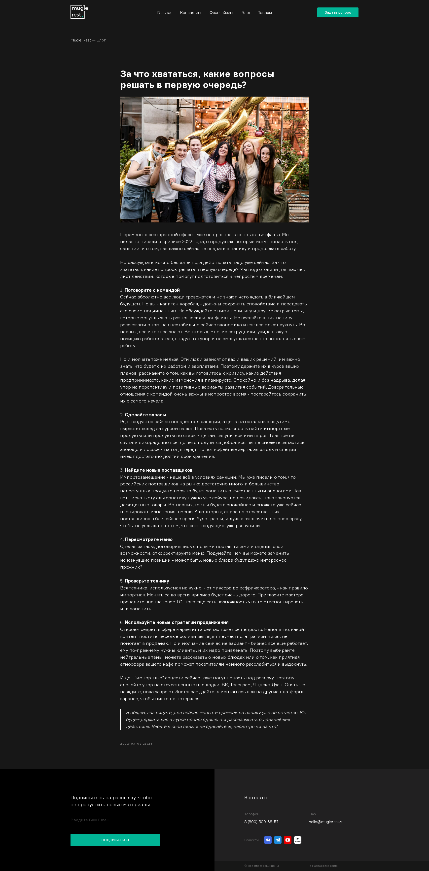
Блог (246, 12)
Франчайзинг (222, 12)
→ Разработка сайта (323, 866)
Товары (265, 12)
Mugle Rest (88, 39)
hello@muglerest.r (325, 821)
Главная (165, 12)
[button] (337, 12)
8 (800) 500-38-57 (261, 821)
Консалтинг (191, 12)
